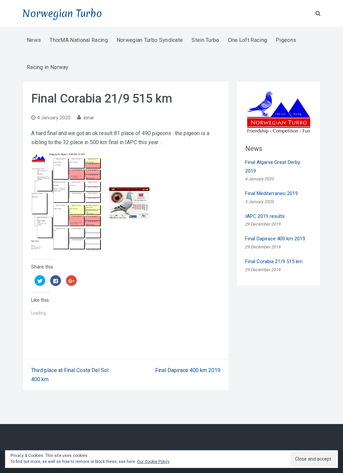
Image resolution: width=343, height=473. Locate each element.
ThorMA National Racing (79, 40)
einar (88, 118)
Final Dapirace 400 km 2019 (187, 370)
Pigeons (286, 40)
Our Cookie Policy (153, 461)
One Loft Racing (247, 40)
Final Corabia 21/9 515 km (273, 261)
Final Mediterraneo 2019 (271, 193)
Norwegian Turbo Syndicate (150, 40)
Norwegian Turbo (62, 13)
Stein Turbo (205, 40)
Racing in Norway (48, 67)
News (34, 40)
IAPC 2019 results (265, 216)
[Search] (318, 13)
